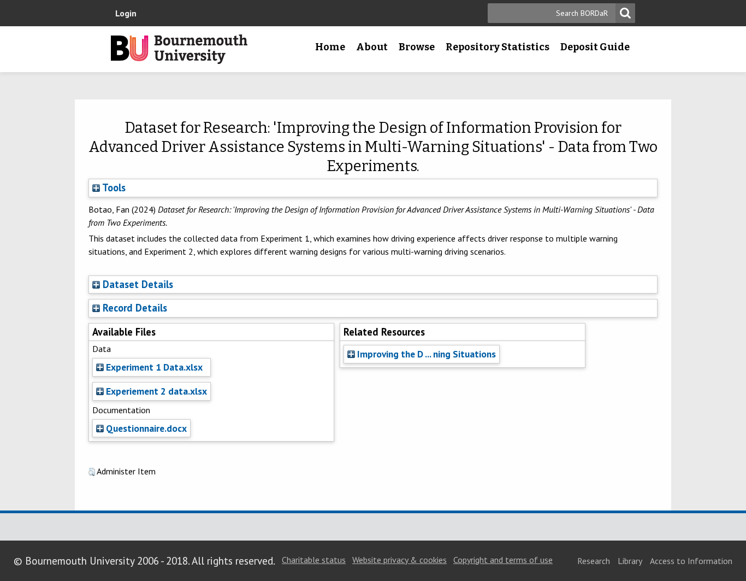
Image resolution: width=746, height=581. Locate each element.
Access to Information (691, 560)
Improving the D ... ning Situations (425, 354)
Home (330, 47)
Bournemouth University (179, 49)
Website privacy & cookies (399, 559)
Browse (417, 47)
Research (593, 560)
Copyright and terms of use (503, 559)
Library (630, 560)
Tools (113, 187)
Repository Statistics (497, 47)
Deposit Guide (595, 47)
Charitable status (314, 559)
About (372, 47)
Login (126, 13)
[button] (91, 472)
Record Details (135, 307)
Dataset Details (138, 284)
